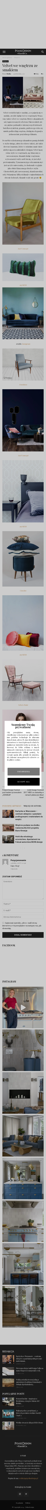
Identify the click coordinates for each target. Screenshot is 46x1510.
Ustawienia (23, 771)
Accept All (23, 782)
